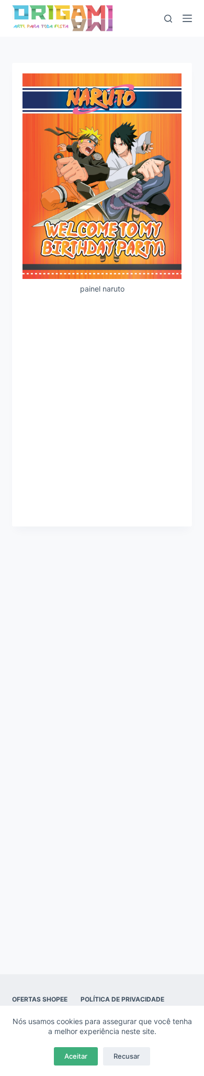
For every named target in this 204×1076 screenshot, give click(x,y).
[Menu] (187, 18)
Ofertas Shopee (39, 999)
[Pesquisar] (168, 19)
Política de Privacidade (122, 999)
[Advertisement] (102, 409)
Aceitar (75, 1056)
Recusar (127, 1056)
